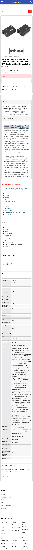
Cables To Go (4, 543)
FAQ (2, 502)
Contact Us (4, 499)
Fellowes (14, 522)
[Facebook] (2, 89)
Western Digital (26, 549)
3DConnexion (4, 522)
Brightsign (4, 536)
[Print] (9, 89)
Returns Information (6, 505)
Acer (2, 525)
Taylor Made (25, 540)
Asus (2, 530)
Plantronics (25, 529)
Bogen (3, 533)
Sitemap (3, 508)
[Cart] (31, 2)
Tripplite (24, 546)
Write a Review (5, 67)
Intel (13, 537)
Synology (24, 537)
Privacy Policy (5, 511)
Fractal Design (15, 525)
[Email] (6, 89)
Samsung (24, 532)
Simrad (24, 535)
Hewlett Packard (16, 527)
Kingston (14, 540)
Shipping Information (6, 497)
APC (2, 527)
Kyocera (14, 543)
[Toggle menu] (2, 2)
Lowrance (14, 549)
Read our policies (16, 471)
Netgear (24, 522)
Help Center (4, 494)
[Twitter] (12, 89)
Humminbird (15, 535)
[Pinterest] (15, 89)
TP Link (24, 543)
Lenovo (14, 546)
